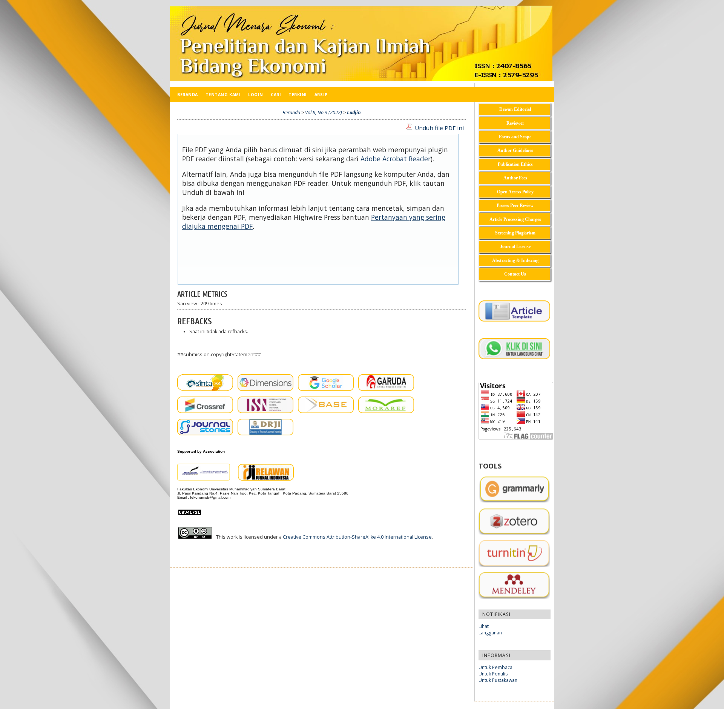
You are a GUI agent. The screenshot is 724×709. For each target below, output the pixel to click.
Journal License (515, 246)
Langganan (490, 632)
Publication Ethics (515, 164)
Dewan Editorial (515, 109)
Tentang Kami (223, 94)
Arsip (321, 94)
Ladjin (354, 112)
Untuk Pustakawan (498, 680)
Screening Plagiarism (515, 233)
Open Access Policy (515, 191)
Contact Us (515, 274)
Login (255, 94)
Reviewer (515, 123)
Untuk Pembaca (495, 667)
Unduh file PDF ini (439, 128)
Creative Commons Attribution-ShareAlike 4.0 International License (357, 537)
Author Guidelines (515, 150)
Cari (276, 94)
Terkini (297, 94)
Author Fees (515, 178)
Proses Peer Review (515, 205)
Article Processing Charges (515, 219)
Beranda (187, 94)
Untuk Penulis (493, 674)
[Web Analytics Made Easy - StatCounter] (192, 513)
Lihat (484, 626)
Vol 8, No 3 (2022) (323, 112)
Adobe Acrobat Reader (395, 158)
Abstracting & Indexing (515, 260)
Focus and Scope (515, 136)
